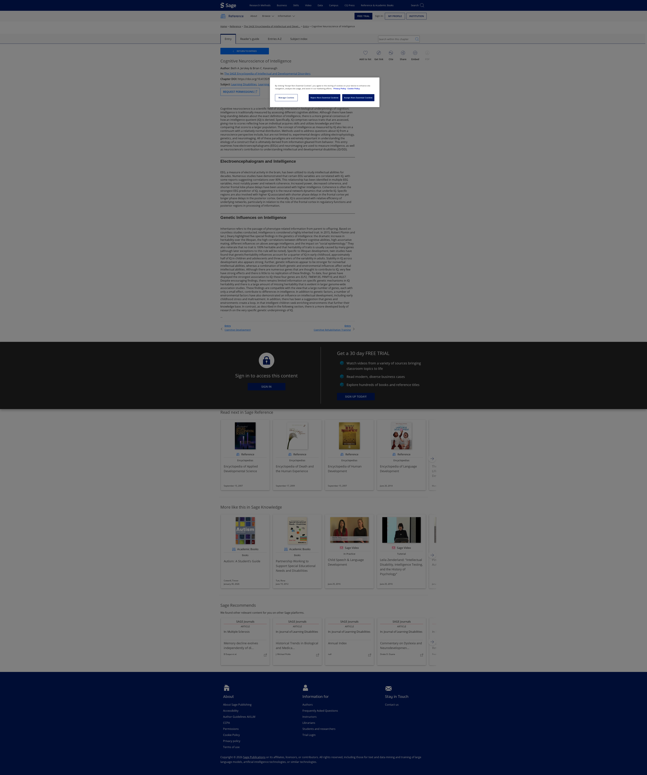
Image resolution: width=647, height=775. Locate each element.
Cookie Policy (353, 88)
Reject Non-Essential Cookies (324, 97)
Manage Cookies (286, 97)
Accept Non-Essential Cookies (358, 97)
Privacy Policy (340, 88)
